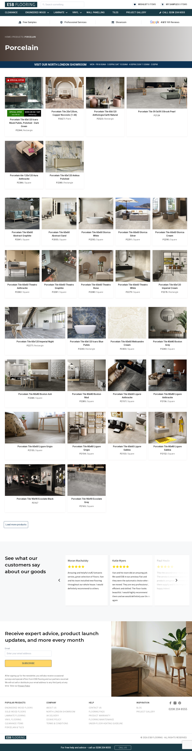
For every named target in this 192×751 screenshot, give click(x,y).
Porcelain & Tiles (14, 727)
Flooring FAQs (97, 712)
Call (173, 12)
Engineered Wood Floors (19, 708)
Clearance (11, 12)
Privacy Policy (24, 686)
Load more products (15, 524)
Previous (59, 580)
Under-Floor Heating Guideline (106, 723)
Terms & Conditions (57, 723)
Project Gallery (136, 12)
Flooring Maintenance (101, 719)
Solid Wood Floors (15, 712)
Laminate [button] (59, 12)
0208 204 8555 (178, 709)
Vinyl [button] (75, 12)
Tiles (115, 12)
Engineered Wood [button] (35, 12)
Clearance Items (14, 723)
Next (176, 580)
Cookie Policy (53, 719)
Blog (139, 708)
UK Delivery (52, 715)
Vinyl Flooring (13, 719)
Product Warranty (99, 715)
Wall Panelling (95, 12)
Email (7, 648)
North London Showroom (60, 712)
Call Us (123, 748)
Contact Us (95, 708)
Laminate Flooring (15, 715)
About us (51, 708)
